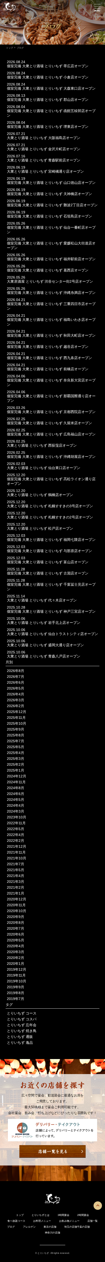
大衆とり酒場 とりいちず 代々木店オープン (42, 600)
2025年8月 (15, 735)
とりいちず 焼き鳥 (21, 1031)
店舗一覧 (92, 1220)
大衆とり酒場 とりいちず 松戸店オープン (40, 528)
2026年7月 (15, 677)
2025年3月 (15, 759)
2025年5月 (15, 747)
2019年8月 (15, 993)
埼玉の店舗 (70, 1226)
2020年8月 (15, 923)
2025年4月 (15, 753)
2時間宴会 (83, 1215)
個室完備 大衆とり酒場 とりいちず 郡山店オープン (47, 100)
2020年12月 (16, 899)
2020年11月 (16, 905)
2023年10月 (16, 817)
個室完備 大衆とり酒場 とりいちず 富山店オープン (47, 562)
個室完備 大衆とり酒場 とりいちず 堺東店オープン (47, 127)
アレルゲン (29, 1226)
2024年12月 (16, 776)
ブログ (11, 1226)
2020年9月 (15, 917)
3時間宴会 (63, 1215)
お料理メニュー (42, 1220)
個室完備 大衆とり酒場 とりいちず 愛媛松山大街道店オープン (51, 245)
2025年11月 (16, 718)
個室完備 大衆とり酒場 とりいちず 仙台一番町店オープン (51, 229)
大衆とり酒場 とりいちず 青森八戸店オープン (43, 656)
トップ (9, 47)
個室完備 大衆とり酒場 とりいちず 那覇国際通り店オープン (51, 398)
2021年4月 (15, 876)
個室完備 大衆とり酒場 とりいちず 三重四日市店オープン (51, 306)
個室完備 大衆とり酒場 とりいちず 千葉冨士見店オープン (51, 586)
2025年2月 (15, 764)
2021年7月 (15, 864)
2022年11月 (16, 823)
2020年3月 (15, 952)
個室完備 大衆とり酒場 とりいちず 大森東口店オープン (51, 88)
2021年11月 (16, 852)
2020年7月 (15, 928)
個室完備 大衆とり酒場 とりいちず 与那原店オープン (49, 551)
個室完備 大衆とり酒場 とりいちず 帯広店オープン (47, 66)
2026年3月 (15, 700)
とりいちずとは (40, 1215)
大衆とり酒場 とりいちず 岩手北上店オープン (43, 623)
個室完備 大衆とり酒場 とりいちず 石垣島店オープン (49, 216)
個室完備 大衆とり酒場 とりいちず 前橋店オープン (47, 369)
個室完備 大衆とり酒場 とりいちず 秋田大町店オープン (51, 335)
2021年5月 (15, 870)
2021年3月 (15, 882)
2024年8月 (15, 788)
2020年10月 (16, 911)
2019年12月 (16, 969)
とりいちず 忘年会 (21, 1025)
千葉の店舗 (83, 1226)
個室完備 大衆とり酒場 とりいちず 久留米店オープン (49, 423)
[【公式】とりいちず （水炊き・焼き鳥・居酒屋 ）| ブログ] (9, 11)
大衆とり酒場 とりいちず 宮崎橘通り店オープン (45, 171)
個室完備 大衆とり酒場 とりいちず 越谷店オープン (47, 347)
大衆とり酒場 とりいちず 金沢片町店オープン (43, 149)
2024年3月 (15, 811)
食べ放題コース (16, 1220)
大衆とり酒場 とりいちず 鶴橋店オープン (40, 495)
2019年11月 (16, 975)
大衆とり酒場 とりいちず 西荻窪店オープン (42, 445)
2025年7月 (15, 741)
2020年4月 (15, 946)
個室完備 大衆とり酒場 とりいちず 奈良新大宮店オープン (51, 382)
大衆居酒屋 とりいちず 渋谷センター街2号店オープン (50, 281)
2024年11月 (16, 782)
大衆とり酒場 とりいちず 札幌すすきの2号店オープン (50, 517)
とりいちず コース (21, 1013)
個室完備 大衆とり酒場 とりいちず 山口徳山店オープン (51, 183)
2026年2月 (15, 706)
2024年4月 (15, 805)
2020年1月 (15, 964)
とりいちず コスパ (21, 1019)
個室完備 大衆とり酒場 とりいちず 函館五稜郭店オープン (51, 113)
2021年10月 (16, 858)
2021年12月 (16, 846)
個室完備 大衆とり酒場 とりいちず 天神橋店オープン (49, 194)
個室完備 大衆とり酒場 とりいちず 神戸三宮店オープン (51, 611)
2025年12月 (16, 712)
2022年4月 (15, 835)
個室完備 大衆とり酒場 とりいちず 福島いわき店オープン (51, 322)
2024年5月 (15, 800)
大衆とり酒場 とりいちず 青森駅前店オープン (43, 160)
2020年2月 (15, 958)
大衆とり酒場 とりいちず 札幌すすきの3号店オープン (50, 506)
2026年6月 (15, 682)
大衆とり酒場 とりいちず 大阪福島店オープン (43, 138)
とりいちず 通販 (20, 1037)
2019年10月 (16, 981)
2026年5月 (15, 688)
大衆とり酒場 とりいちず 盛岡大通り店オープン (45, 645)
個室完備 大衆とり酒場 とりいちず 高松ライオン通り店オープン (51, 481)
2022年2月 (15, 841)
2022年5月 (15, 829)
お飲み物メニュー (69, 1220)
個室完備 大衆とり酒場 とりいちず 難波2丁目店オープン (52, 205)
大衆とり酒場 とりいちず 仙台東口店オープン (43, 468)
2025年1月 (15, 770)
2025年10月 (16, 723)
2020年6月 (15, 934)
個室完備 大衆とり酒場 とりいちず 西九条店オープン (49, 358)
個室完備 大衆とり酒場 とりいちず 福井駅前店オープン (51, 259)
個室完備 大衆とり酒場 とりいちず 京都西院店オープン (51, 412)
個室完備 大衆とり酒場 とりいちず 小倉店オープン (47, 77)
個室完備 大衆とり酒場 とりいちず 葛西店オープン (47, 270)
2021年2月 (15, 887)
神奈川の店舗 (52, 1232)
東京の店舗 (50, 1226)
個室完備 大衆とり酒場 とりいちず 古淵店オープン (47, 573)
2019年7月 (15, 999)
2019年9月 (15, 987)
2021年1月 (15, 893)
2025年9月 (15, 729)
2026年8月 (15, 671)
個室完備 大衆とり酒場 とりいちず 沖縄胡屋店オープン (51, 457)
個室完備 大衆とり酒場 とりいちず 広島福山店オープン (51, 434)
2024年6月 (15, 794)
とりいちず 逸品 (20, 1042)
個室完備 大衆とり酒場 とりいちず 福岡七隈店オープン (51, 540)
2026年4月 (15, 694)
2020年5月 (15, 940)
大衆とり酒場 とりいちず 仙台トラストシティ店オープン (52, 634)
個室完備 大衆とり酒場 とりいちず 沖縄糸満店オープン (51, 293)
